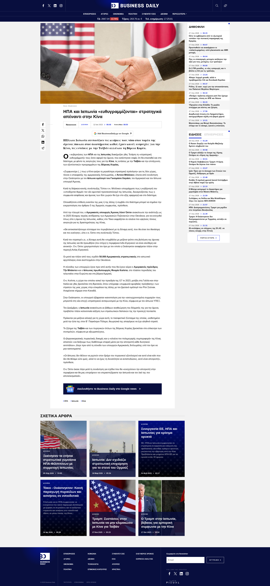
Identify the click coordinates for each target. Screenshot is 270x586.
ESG (113, 559)
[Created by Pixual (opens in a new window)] (195, 583)
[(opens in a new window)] (43, 5)
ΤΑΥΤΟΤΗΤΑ (68, 582)
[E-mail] (42, 148)
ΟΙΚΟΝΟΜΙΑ (118, 14)
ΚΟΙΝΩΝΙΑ (92, 554)
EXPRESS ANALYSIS (144, 559)
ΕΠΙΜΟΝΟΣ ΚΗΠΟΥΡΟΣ (97, 569)
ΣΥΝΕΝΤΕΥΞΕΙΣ (149, 14)
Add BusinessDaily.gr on (113, 133)
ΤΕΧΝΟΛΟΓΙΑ (93, 564)
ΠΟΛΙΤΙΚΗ (132, 14)
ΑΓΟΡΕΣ (104, 14)
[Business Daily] (135, 5)
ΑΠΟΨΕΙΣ (116, 564)
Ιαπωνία (75, 401)
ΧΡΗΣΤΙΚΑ (116, 569)
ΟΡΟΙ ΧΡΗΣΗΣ (91, 582)
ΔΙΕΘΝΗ (164, 14)
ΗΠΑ (66, 401)
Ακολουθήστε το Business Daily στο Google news (107, 388)
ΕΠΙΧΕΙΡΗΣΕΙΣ (89, 14)
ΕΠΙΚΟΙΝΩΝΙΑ (79, 582)
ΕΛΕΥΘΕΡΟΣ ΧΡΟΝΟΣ (145, 554)
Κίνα (84, 401)
